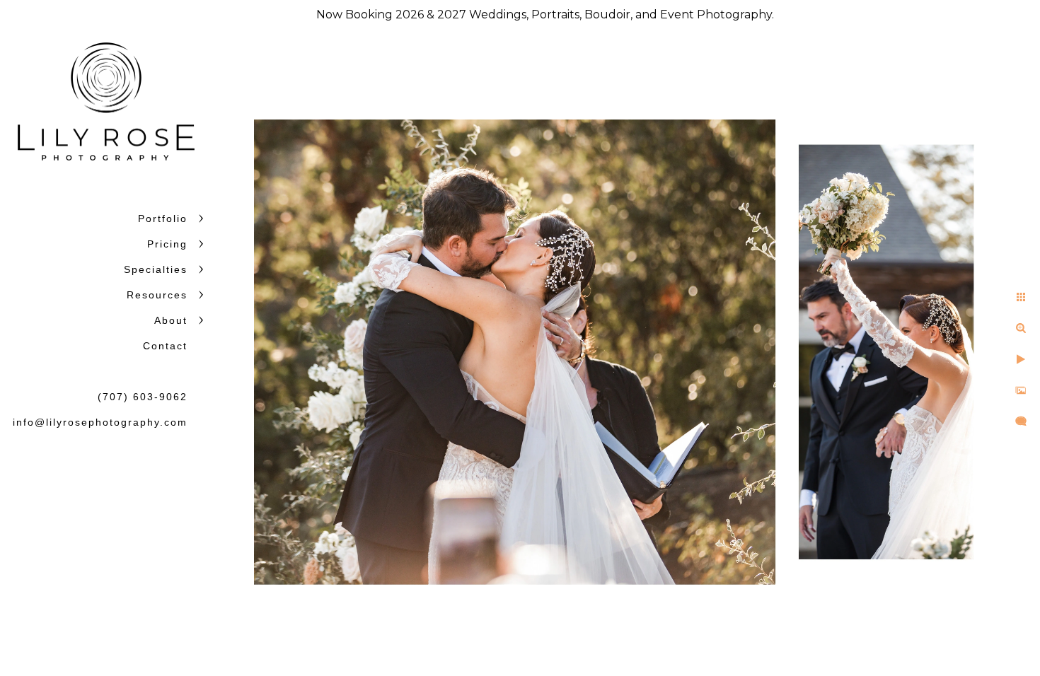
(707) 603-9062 (142, 396)
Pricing (167, 244)
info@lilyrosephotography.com (100, 422)
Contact (165, 345)
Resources (157, 295)
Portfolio (162, 218)
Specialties (155, 269)
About (170, 320)
